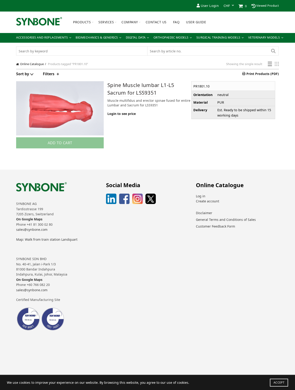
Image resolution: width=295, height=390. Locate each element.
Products (82, 22)
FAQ (176, 22)
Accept (279, 382)
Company (129, 22)
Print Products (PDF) (262, 74)
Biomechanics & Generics (97, 37)
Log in (200, 196)
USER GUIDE (196, 22)
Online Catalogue (32, 64)
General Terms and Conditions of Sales (226, 219)
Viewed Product (267, 5)
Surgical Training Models (218, 37)
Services (106, 22)
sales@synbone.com (31, 229)
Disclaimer (204, 213)
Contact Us (156, 22)
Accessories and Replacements (42, 37)
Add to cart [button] (60, 142)
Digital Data (136, 37)
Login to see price (121, 113)
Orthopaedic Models (171, 37)
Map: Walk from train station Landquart (46, 239)
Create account (207, 201)
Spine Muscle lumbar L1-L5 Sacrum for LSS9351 (140, 88)
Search (273, 51)
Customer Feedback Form (215, 226)
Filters (48, 74)
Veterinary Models (264, 37)
